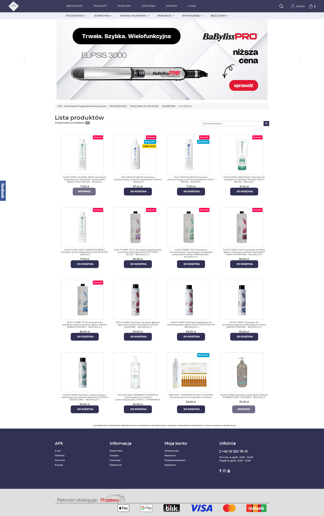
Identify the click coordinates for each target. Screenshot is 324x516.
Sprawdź (84, 191)
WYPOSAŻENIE (191, 15)
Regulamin (170, 465)
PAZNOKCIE (164, 15)
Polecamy (124, 6)
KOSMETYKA (102, 15)
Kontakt (171, 6)
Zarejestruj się (172, 450)
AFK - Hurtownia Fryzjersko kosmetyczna (81, 106)
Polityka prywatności (175, 460)
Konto (300, 6)
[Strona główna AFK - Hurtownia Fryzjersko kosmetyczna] (13, 6)
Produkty (100, 6)
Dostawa (114, 455)
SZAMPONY (169, 106)
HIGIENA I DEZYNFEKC (133, 15)
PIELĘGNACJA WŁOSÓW (144, 106)
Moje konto (170, 455)
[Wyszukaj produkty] (281, 6)
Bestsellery (75, 6)
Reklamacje (116, 465)
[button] (24, 59)
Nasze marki (116, 450)
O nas (192, 6)
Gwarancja (115, 460)
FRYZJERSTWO (75, 15)
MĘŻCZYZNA (218, 15)
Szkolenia (148, 6)
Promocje (60, 460)
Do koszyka (138, 191)
